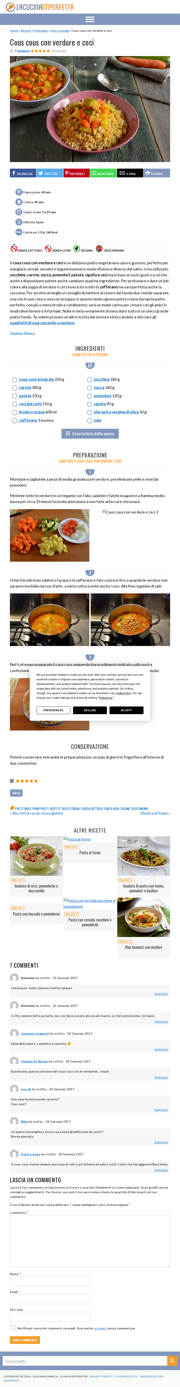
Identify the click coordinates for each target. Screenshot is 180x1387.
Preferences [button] (106, 697)
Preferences (53, 710)
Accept (126, 710)
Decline (90, 710)
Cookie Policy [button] (123, 693)
